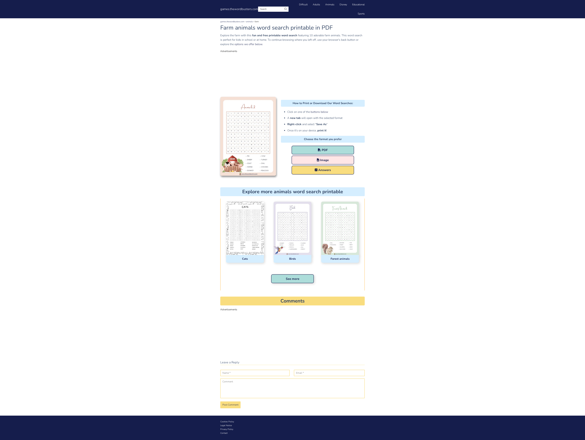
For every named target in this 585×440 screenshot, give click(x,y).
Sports (361, 13)
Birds (292, 259)
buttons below (319, 112)
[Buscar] (285, 9)
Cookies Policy (227, 421)
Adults (316, 4)
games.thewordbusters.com (239, 9)
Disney (343, 4)
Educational (358, 4)
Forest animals (340, 259)
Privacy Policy (226, 429)
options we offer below (248, 44)
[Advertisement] (292, 74)
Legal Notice (226, 425)
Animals (329, 4)
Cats (245, 259)
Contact (224, 433)
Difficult (303, 4)
